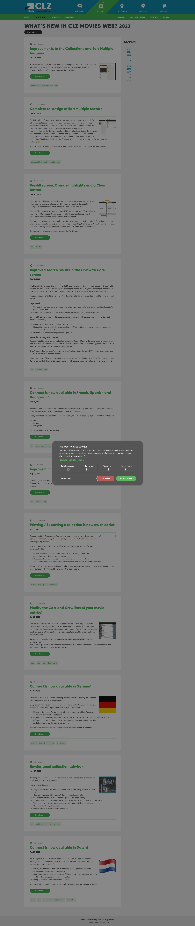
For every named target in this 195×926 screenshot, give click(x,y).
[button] (97, 460)
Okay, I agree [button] (126, 478)
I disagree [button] (105, 478)
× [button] (139, 444)
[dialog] (97, 463)
